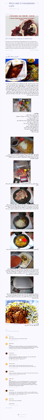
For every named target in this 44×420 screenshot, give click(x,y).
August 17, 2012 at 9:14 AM (13, 349)
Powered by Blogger (23, 414)
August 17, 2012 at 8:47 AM (13, 340)
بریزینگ (26, 273)
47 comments (10, 50)
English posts (12, 8)
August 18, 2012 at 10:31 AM (13, 375)
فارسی (17, 8)
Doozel (10, 353)
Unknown (11, 363)
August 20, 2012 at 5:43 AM (13, 395)
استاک (31, 116)
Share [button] (6, 50)
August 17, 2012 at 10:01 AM (13, 360)
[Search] (37, 3)
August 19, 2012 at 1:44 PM (13, 387)
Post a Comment (9, 407)
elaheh (10, 336)
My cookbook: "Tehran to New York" (19, 39)
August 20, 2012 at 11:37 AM (13, 405)
